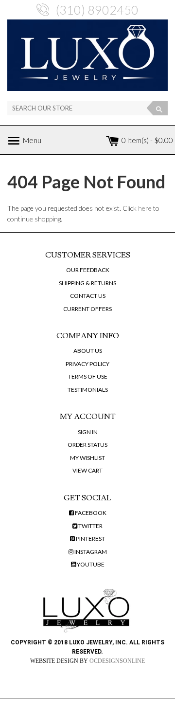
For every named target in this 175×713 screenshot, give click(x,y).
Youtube (90, 564)
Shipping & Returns (87, 283)
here (145, 208)
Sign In (88, 432)
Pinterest (90, 538)
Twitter (90, 526)
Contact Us (87, 295)
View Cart (87, 470)
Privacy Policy (87, 363)
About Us (87, 350)
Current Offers (87, 308)
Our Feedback (87, 270)
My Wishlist (87, 457)
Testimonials (88, 389)
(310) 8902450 (97, 9)
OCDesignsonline (117, 661)
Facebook (90, 512)
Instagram (90, 551)
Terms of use (87, 376)
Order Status (87, 444)
